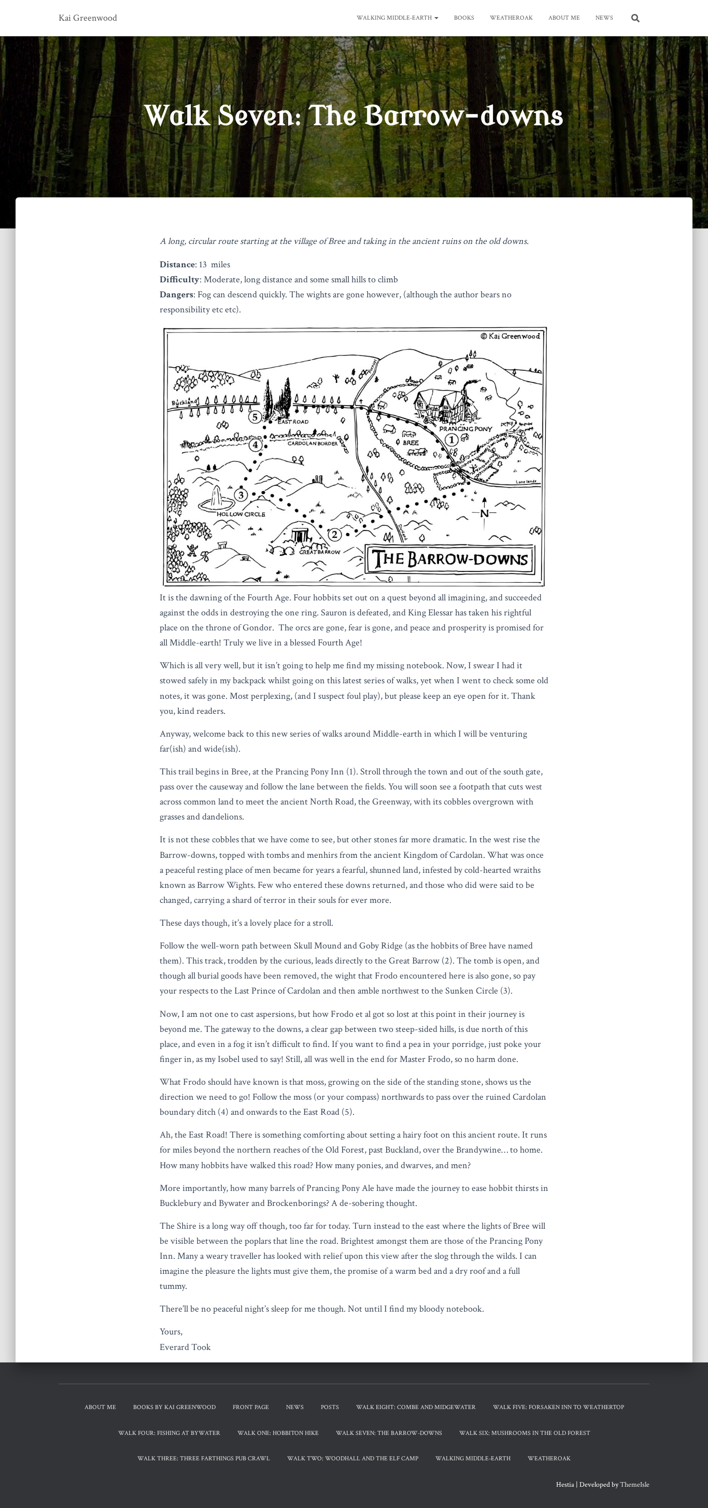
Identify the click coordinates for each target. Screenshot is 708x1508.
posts (330, 1407)
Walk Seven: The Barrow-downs (389, 1433)
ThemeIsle (634, 1484)
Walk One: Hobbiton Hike (278, 1433)
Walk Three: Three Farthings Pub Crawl (203, 1458)
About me (564, 18)
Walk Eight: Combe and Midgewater (416, 1407)
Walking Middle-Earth (395, 18)
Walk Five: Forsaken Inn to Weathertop (558, 1407)
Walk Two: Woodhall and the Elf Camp (352, 1458)
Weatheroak (511, 18)
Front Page (251, 1407)
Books (464, 18)
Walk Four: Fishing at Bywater (169, 1433)
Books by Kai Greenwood (174, 1407)
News (604, 18)
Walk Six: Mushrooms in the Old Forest (524, 1433)
